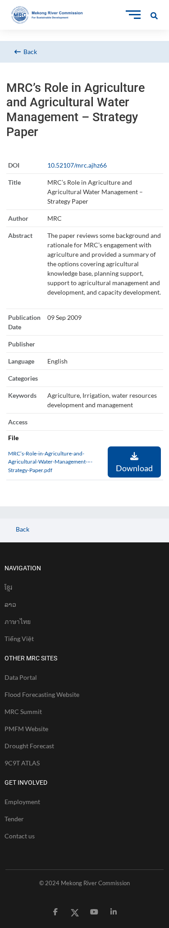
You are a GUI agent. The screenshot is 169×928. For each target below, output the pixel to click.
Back (29, 51)
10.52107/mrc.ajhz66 (77, 165)
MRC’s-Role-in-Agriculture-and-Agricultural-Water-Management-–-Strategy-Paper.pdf (50, 461)
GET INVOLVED (26, 782)
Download (134, 468)
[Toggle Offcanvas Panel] (154, 14)
